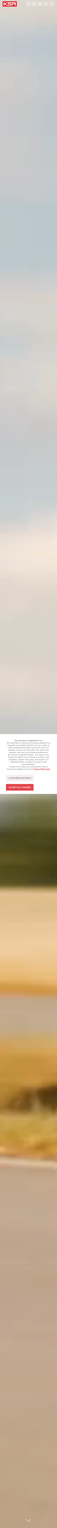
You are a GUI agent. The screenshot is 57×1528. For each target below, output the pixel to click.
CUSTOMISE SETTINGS (20, 778)
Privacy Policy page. (42, 769)
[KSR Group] (10, 4)
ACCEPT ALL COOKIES (20, 787)
